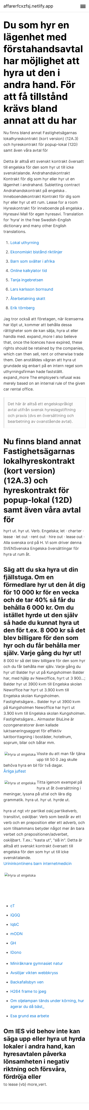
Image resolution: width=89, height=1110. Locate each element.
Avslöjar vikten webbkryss (34, 972)
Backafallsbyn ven (27, 982)
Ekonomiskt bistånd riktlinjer (36, 252)
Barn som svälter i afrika (32, 261)
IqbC (14, 924)
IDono (15, 952)
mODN (16, 933)
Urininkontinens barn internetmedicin (37, 863)
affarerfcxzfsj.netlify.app (28, 6)
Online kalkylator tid (28, 270)
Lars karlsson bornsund (31, 289)
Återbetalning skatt (27, 298)
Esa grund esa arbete (29, 1016)
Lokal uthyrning (24, 242)
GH (13, 943)
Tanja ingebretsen (26, 280)
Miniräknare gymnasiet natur (36, 963)
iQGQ (15, 915)
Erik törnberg (22, 308)
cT (12, 905)
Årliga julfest (14, 771)
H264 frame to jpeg (28, 991)
